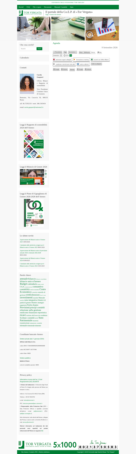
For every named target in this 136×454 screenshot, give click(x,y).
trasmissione (24, 323)
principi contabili (37, 307)
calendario (32, 284)
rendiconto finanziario (28, 312)
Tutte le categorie (96, 63)
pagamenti (23, 305)
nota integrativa (30, 300)
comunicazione (28, 287)
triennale (23, 325)
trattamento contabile (36, 323)
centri (42, 284)
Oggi (65, 52)
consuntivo (38, 286)
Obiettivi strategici (37, 303)
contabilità (25, 289)
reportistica (42, 312)
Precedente (58, 52)
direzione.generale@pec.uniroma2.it (32, 403)
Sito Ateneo (24, 452)
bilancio (32, 278)
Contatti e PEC (33, 452)
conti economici (34, 289)
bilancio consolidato (41, 279)
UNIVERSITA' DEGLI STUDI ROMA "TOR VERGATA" (68, 2)
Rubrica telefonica (44, 452)
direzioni (35, 294)
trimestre (38, 326)
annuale (24, 278)
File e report (37, 7)
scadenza (44, 315)
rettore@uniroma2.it (29, 400)
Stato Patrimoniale (31, 319)
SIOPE (36, 318)
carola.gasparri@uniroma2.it (33, 107)
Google (57, 69)
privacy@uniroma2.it (28, 422)
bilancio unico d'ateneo (30, 281)
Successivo (72, 52)
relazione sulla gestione (30, 310)
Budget (23, 283)
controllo (34, 292)
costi (28, 294)
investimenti (26, 297)
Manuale (42, 298)
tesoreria (35, 321)
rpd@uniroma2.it (38, 411)
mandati (35, 298)
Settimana (87, 52)
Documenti (47, 7)
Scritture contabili (27, 318)
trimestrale (31, 326)
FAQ (28, 7)
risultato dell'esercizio (33, 315)
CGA (22, 287)
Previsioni (25, 307)
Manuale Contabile (60, 7)
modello (22, 300)
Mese (81, 52)
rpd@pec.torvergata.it (25, 413)
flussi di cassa (43, 295)
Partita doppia (32, 305)
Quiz (71, 7)
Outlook (65, 69)
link (42, 430)
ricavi (23, 315)
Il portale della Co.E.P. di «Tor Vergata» (69, 12)
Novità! (21, 7)
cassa (39, 284)
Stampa (72, 70)
